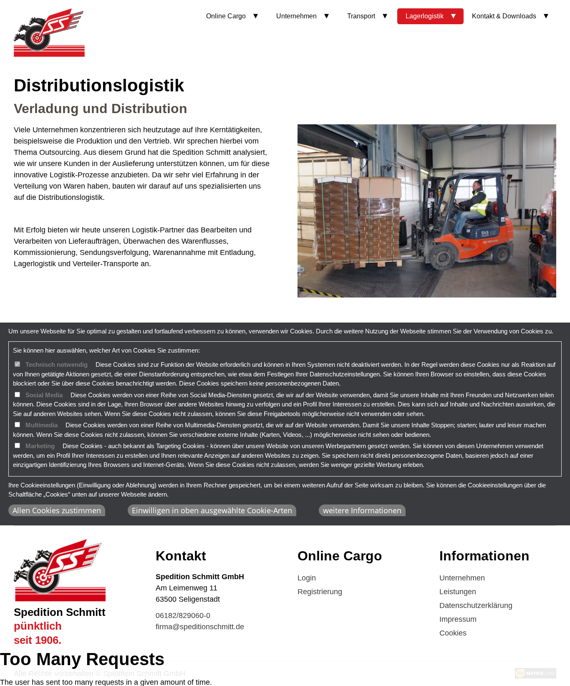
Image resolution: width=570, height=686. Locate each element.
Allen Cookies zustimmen (57, 510)
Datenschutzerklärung (475, 605)
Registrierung (320, 592)
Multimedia (41, 425)
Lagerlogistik (425, 16)
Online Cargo (226, 16)
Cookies (453, 633)
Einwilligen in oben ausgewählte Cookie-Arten (212, 510)
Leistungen (457, 592)
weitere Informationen (362, 510)
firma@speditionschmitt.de (200, 627)
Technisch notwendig (56, 364)
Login (307, 578)
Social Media (44, 394)
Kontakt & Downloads (504, 16)
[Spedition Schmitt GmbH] (49, 32)
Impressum (458, 619)
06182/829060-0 (183, 615)
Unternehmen (296, 16)
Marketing (40, 445)
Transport (361, 16)
